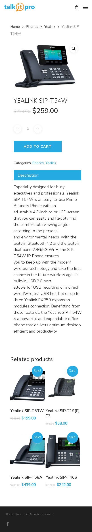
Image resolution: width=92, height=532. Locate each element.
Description (28, 175)
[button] (74, 49)
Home (15, 26)
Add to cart (38, 146)
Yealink (49, 26)
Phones (32, 26)
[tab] (47, 175)
